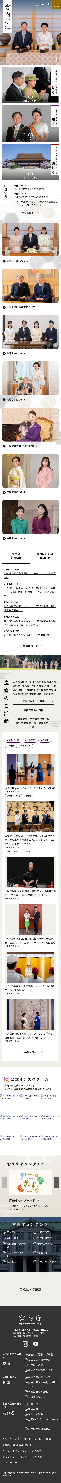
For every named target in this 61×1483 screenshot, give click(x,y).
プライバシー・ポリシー (15, 1457)
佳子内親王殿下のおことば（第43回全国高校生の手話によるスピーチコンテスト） (30, 622)
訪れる (11, 1409)
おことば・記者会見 (39, 1359)
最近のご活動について (40, 1370)
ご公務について (36, 1396)
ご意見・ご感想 (30, 1289)
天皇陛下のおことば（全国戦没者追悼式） (27, 635)
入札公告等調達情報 (16, 1245)
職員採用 (42, 1252)
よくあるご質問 (42, 1438)
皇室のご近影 (35, 1365)
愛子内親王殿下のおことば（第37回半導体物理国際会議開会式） (30, 608)
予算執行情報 (44, 1243)
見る (11, 1359)
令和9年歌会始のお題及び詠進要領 (31, 196)
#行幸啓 (45, 740)
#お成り (11, 745)
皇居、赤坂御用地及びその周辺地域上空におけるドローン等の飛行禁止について (35, 203)
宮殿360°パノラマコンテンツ (43, 1421)
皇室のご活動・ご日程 (40, 1354)
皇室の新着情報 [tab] (16, 556)
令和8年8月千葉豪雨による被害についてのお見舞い (30, 575)
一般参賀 (33, 1404)
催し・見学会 (35, 1414)
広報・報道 (13, 1237)
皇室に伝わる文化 (38, 1391)
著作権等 (37, 1451)
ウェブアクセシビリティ (15, 1451)
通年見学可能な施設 (39, 1428)
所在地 (6, 1445)
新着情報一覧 (30, 646)
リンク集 (37, 1457)
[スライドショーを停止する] (56, 59)
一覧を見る (30, 1052)
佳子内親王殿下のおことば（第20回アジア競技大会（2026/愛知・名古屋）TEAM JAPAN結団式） (30, 591)
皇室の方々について (39, 1377)
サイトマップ (9, 1463)
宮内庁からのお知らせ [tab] (45, 556)
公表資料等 (43, 1232)
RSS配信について (22, 1445)
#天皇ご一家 (13, 740)
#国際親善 (26, 745)
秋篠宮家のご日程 (33, 710)
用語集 (27, 1438)
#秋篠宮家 (30, 740)
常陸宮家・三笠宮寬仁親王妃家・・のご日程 (33, 723)
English (45, 4)
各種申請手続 (44, 1237)
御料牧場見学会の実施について (29, 188)
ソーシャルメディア (47, 1263)
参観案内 (33, 1409)
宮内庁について (15, 1232)
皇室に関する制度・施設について (43, 1384)
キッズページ (9, 1438)
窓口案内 (11, 1261)
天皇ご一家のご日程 (34, 701)
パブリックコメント (16, 1254)
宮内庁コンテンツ (30, 1224)
